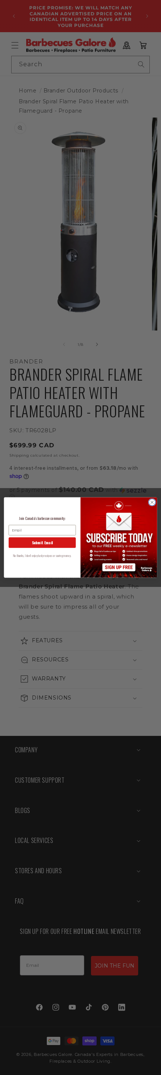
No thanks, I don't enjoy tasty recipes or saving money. (42, 555)
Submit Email (42, 543)
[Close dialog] (152, 502)
